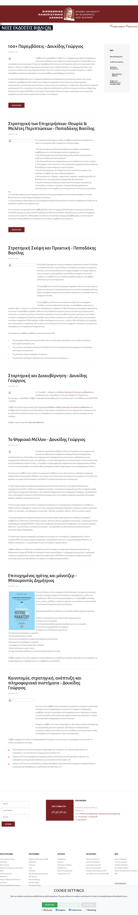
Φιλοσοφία (3, 862)
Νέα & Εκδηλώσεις (116, 56)
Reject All (88, 905)
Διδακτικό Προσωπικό (93, 859)
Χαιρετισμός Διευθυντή (7, 859)
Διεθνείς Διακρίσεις (116, 62)
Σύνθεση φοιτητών (6, 874)
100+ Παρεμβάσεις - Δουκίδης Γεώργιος (45, 46)
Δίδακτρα (60, 862)
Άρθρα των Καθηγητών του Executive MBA (115, 82)
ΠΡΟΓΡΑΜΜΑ (64, 30)
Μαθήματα (32, 871)
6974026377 (82, 820)
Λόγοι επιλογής (4, 865)
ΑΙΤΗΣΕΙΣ (75, 30)
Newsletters (3, 876)
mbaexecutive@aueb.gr (88, 814)
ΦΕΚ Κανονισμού (34, 882)
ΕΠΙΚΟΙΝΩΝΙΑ (103, 30)
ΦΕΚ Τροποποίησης (35, 885)
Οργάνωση (32, 865)
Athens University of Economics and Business (75, 392)
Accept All (49, 905)
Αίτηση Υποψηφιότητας (64, 871)
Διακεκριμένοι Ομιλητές (93, 865)
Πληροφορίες (61, 859)
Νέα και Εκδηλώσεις (121, 859)
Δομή (30, 868)
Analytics (61, 910)
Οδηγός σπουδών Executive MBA (38, 859)
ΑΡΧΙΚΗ (39, 30)
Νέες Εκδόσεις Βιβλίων (122, 868)
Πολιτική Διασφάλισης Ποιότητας (10, 885)
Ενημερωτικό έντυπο (63, 874)
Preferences (76, 910)
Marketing (91, 910)
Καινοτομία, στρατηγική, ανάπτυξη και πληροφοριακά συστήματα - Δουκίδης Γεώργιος (44, 683)
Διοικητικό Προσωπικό (93, 862)
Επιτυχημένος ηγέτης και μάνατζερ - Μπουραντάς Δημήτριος (42, 578)
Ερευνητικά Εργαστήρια (93, 868)
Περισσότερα (16, 105)
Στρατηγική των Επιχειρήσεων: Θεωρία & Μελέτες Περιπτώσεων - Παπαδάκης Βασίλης (51, 126)
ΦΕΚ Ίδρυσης (33, 876)
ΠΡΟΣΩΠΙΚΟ (86, 30)
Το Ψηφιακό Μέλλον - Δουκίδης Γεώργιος (46, 439)
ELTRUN (50, 407)
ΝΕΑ (94, 30)
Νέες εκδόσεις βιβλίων (117, 75)
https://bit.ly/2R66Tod (36, 422)
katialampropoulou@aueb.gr (109, 814)
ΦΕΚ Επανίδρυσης (34, 879)
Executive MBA (51, 30)
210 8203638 (82, 817)
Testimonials (32, 862)
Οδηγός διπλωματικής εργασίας (38, 874)
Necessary (48, 910)
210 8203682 (93, 817)
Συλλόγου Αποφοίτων (114, 68)
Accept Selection (69, 905)
